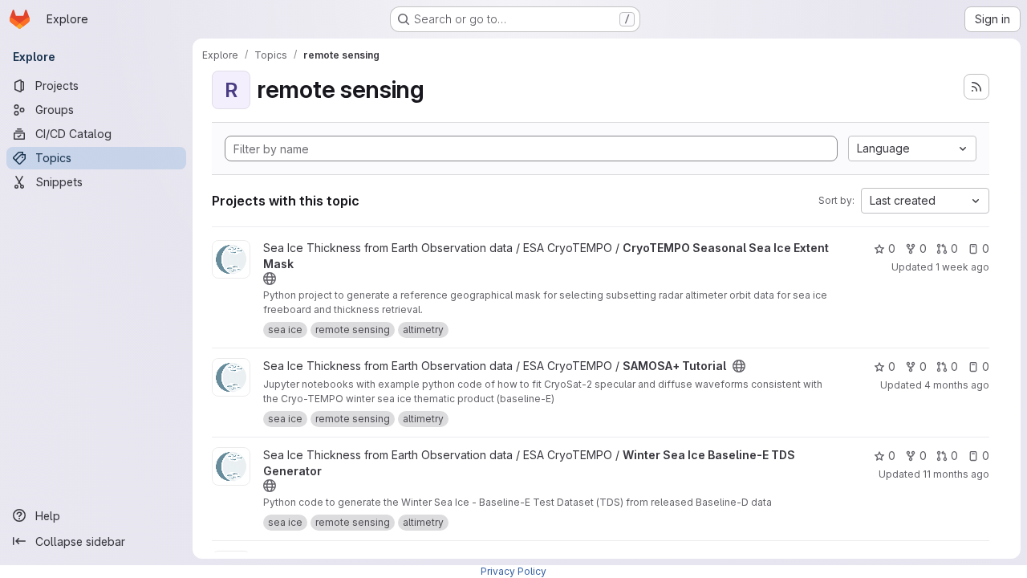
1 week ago (962, 267)
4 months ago (956, 385)
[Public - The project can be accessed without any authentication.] (269, 278)
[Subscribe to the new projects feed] (976, 87)
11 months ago (956, 474)
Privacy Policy (513, 571)
